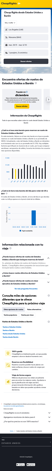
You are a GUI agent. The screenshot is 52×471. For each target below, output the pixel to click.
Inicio (11, 431)
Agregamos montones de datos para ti (19, 417)
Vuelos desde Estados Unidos (14, 334)
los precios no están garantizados (14, 406)
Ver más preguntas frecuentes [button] (26, 289)
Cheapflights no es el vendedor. (17, 413)
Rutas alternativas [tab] (34, 309)
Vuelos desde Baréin (10, 337)
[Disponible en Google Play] (20, 465)
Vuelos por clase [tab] (27, 315)
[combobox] (10, 22)
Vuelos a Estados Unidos (12, 327)
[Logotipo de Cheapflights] (9, 4)
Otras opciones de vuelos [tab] (13, 309)
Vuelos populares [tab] (10, 315)
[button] (26, 30)
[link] (21, 106)
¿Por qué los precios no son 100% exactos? (21, 421)
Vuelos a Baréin (9, 330)
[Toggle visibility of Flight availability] (26, 231)
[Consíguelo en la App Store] (31, 465)
